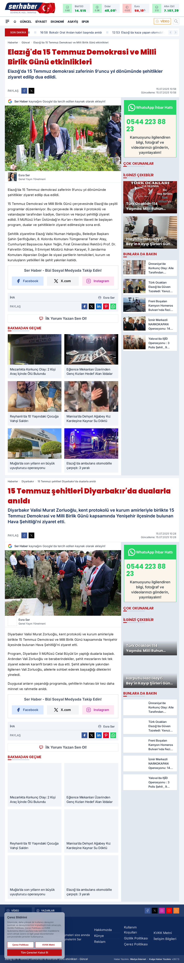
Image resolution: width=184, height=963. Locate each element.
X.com (66, 281)
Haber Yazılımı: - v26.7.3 (146, 959)
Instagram (101, 281)
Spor (85, 21)
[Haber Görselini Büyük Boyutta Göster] (63, 138)
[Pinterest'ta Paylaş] (106, 306)
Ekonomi (57, 21)
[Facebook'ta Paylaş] (24, 91)
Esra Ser (32, 177)
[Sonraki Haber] (175, 32)
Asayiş (73, 21)
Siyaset (41, 21)
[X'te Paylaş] (31, 91)
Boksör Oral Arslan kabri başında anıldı (62, 32)
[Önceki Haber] (170, 32)
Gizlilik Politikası (136, 938)
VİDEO (164, 21)
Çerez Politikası (136, 944)
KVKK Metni (163, 933)
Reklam (99, 942)
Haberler (13, 42)
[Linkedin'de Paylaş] (99, 306)
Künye (99, 936)
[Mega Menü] (7, 21)
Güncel (26, 21)
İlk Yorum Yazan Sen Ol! (66, 318)
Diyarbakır (28, 481)
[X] (155, 910)
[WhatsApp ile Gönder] (113, 306)
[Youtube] (169, 910)
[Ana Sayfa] (14, 21)
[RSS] (176, 910)
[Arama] (176, 21)
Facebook (30, 281)
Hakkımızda (103, 930)
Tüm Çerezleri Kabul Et (34, 952)
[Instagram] (162, 910)
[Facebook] (147, 910)
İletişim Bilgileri (165, 939)
